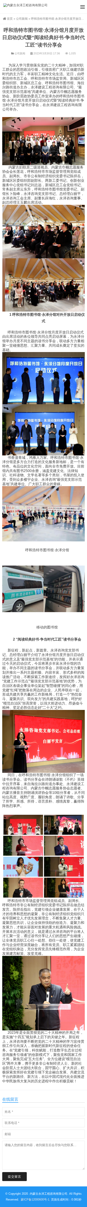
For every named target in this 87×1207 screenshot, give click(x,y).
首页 (10, 18)
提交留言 (14, 1176)
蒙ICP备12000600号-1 (35, 1199)
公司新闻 (22, 18)
